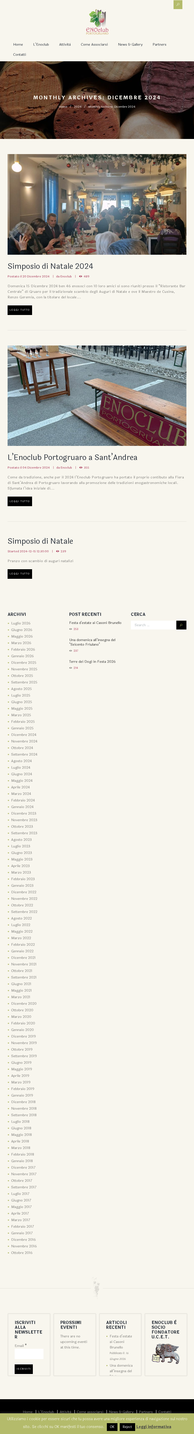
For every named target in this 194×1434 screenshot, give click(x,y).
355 (86, 467)
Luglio (21, 623)
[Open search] (178, 4)
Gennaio (22, 656)
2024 (78, 106)
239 (63, 551)
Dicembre (23, 662)
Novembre (24, 669)
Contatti (19, 54)
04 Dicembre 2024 (36, 467)
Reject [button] (127, 1426)
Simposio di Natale (40, 541)
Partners (159, 44)
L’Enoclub (41, 44)
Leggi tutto (20, 310)
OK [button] (112, 1426)
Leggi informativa (153, 1427)
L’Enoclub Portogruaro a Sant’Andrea (72, 458)
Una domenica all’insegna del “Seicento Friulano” (121, 1374)
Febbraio (23, 649)
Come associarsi (94, 44)
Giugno (21, 630)
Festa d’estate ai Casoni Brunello (121, 1342)
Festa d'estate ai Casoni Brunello (95, 622)
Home (18, 44)
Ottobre (22, 675)
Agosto (21, 689)
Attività (65, 44)
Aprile (20, 787)
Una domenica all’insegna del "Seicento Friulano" (92, 642)
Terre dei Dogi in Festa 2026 (92, 661)
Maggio (22, 636)
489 (86, 276)
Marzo (21, 643)
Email (21, 1346)
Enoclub (66, 276)
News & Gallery (130, 44)
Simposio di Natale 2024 (50, 266)
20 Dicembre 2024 (36, 276)
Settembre (24, 682)
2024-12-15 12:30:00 (34, 551)
